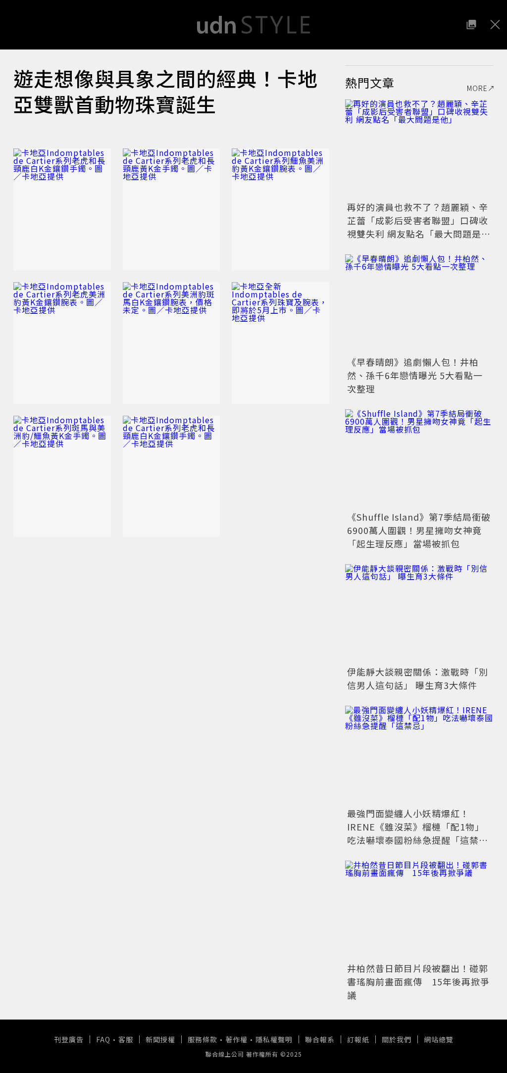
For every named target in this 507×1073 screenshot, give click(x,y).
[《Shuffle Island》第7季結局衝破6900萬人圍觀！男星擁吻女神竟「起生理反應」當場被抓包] (419, 458)
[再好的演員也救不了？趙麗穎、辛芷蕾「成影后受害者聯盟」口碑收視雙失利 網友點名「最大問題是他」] (419, 148)
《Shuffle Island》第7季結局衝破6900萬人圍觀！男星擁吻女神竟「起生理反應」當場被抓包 (419, 530)
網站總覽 (439, 1039)
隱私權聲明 (274, 1039)
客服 (125, 1039)
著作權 (236, 1039)
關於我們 (396, 1039)
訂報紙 (358, 1039)
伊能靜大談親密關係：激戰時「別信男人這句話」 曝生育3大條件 (417, 678)
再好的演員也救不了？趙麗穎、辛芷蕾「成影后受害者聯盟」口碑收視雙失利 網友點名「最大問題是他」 (417, 226)
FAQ (103, 1039)
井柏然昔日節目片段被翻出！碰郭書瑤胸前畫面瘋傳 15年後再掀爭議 (418, 981)
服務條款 (202, 1039)
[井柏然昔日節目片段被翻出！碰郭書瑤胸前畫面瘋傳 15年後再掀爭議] (419, 910)
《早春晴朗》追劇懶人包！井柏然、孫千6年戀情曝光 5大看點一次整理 (415, 375)
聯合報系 (320, 1039)
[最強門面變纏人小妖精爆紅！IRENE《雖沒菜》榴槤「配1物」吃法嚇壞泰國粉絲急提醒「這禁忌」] (419, 755)
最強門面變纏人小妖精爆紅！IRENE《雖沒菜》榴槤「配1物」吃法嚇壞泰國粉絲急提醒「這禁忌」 (415, 833)
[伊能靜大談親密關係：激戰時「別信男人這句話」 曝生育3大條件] (419, 613)
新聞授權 (160, 1039)
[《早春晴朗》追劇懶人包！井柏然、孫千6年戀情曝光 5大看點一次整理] (419, 303)
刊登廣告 (69, 1039)
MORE (477, 88)
